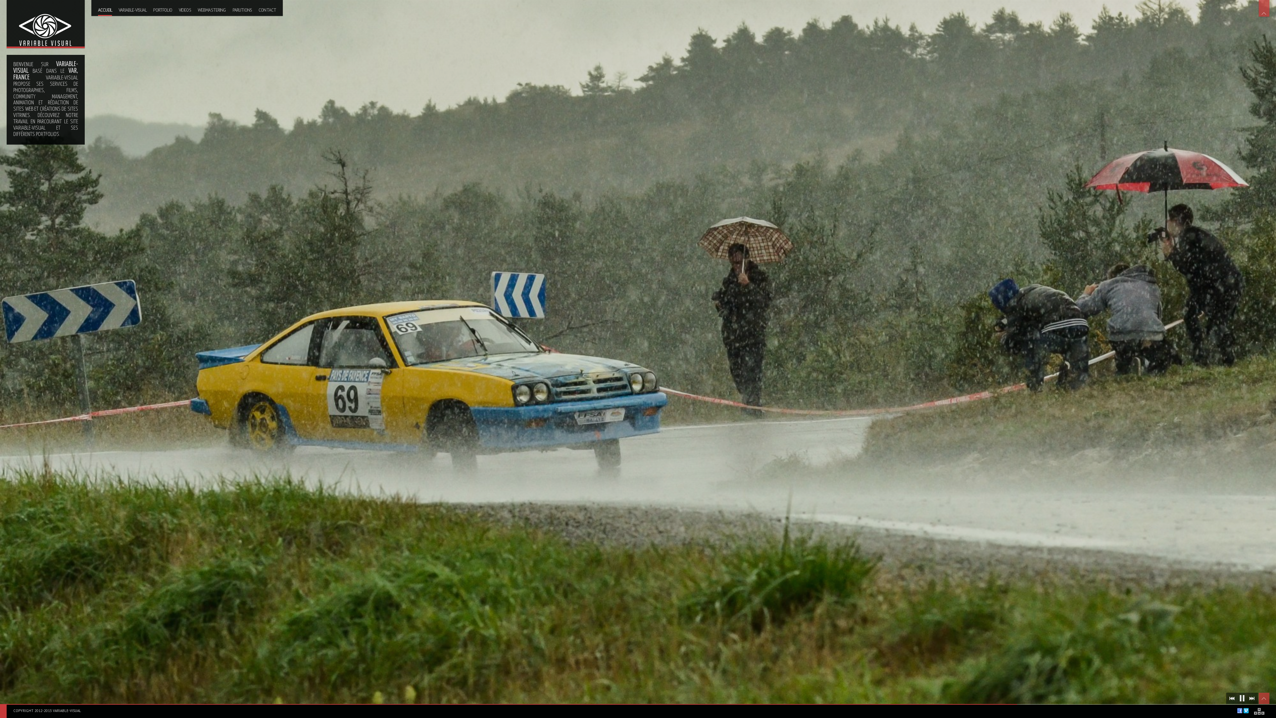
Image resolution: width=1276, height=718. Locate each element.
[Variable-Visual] (46, 23)
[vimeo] (1246, 710)
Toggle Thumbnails (1264, 698)
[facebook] (1239, 710)
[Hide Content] (1264, 8)
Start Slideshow (1242, 698)
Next (1252, 698)
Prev (1232, 698)
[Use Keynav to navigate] (1259, 711)
